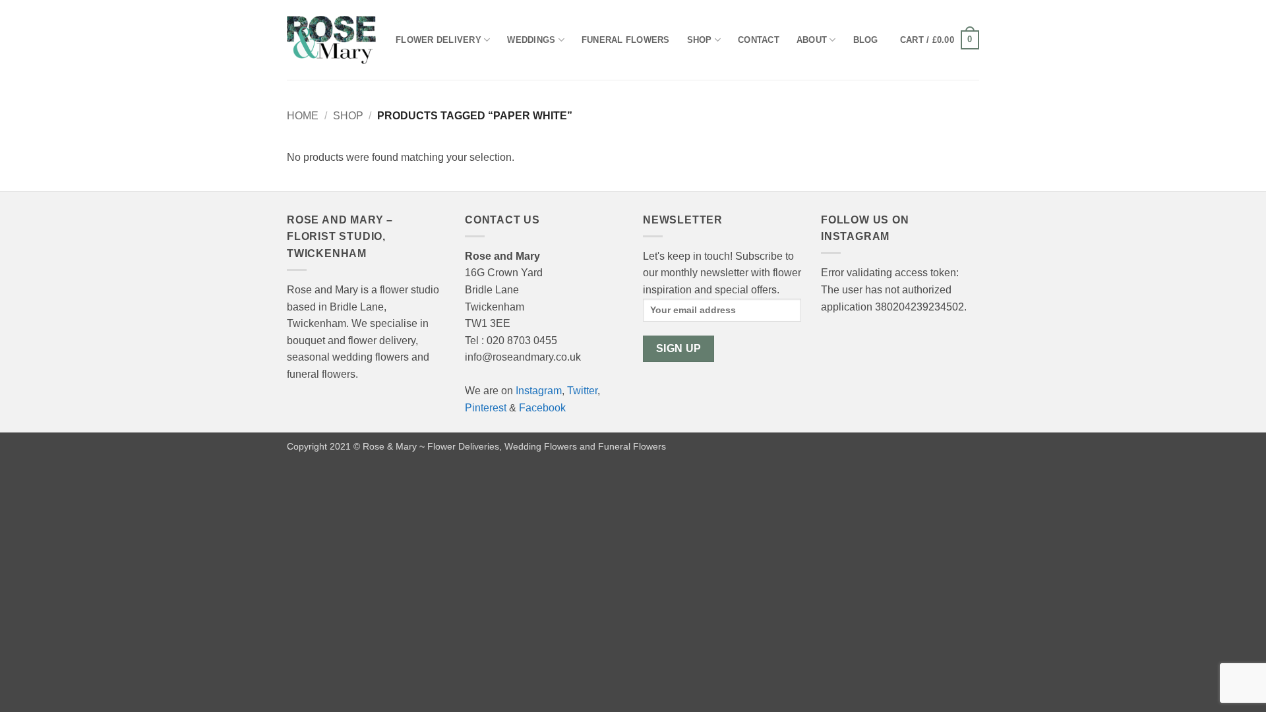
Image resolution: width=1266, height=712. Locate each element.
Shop (699, 40)
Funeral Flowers (626, 40)
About (812, 40)
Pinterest (485, 407)
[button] (939, 40)
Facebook (542, 407)
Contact (758, 40)
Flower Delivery (438, 40)
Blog (865, 40)
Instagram (539, 390)
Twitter (582, 390)
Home (302, 115)
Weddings (531, 40)
